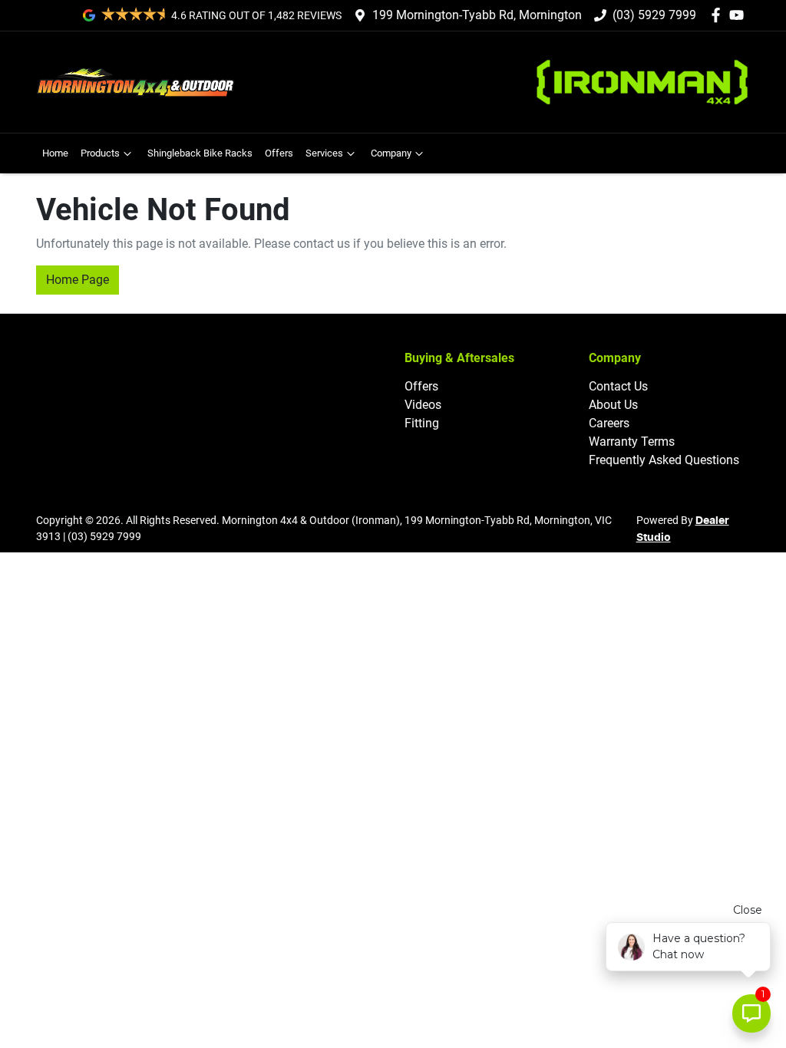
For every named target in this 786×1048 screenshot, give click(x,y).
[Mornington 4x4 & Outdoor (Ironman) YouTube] (739, 15)
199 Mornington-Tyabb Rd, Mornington (477, 15)
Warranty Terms (632, 441)
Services (324, 153)
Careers (609, 423)
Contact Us (618, 386)
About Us (613, 404)
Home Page (77, 279)
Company (391, 153)
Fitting (422, 423)
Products (100, 153)
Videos (423, 404)
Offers (279, 153)
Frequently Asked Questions (664, 460)
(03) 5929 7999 (654, 15)
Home (55, 153)
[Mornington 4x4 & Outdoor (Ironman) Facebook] (718, 15)
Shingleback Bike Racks (200, 153)
